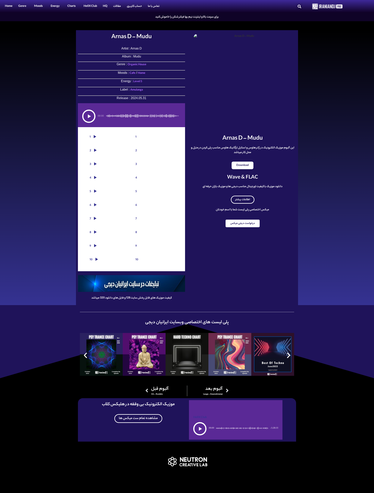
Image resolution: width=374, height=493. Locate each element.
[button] (299, 6)
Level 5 (137, 81)
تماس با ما (154, 6)
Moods (38, 6)
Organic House (137, 65)
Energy (55, 6)
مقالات (117, 6)
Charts (71, 6)
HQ (105, 6)
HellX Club (90, 6)
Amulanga (136, 90)
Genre (22, 6)
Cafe (132, 73)
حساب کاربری (134, 6)
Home (8, 6)
